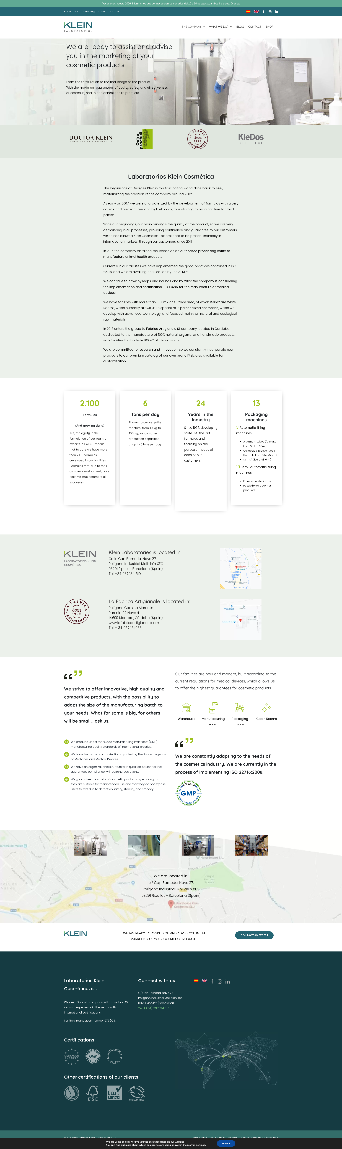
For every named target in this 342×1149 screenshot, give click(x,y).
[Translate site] (204, 981)
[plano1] (240, 549)
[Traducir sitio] (196, 981)
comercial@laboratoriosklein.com (101, 11)
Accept (226, 1143)
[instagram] (220, 981)
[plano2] (240, 600)
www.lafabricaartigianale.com (134, 622)
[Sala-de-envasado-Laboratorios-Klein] (198, 845)
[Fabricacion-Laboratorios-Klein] (90, 845)
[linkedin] (228, 981)
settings (200, 1145)
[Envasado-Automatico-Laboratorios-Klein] (144, 845)
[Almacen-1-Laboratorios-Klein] (251, 845)
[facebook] (212, 981)
